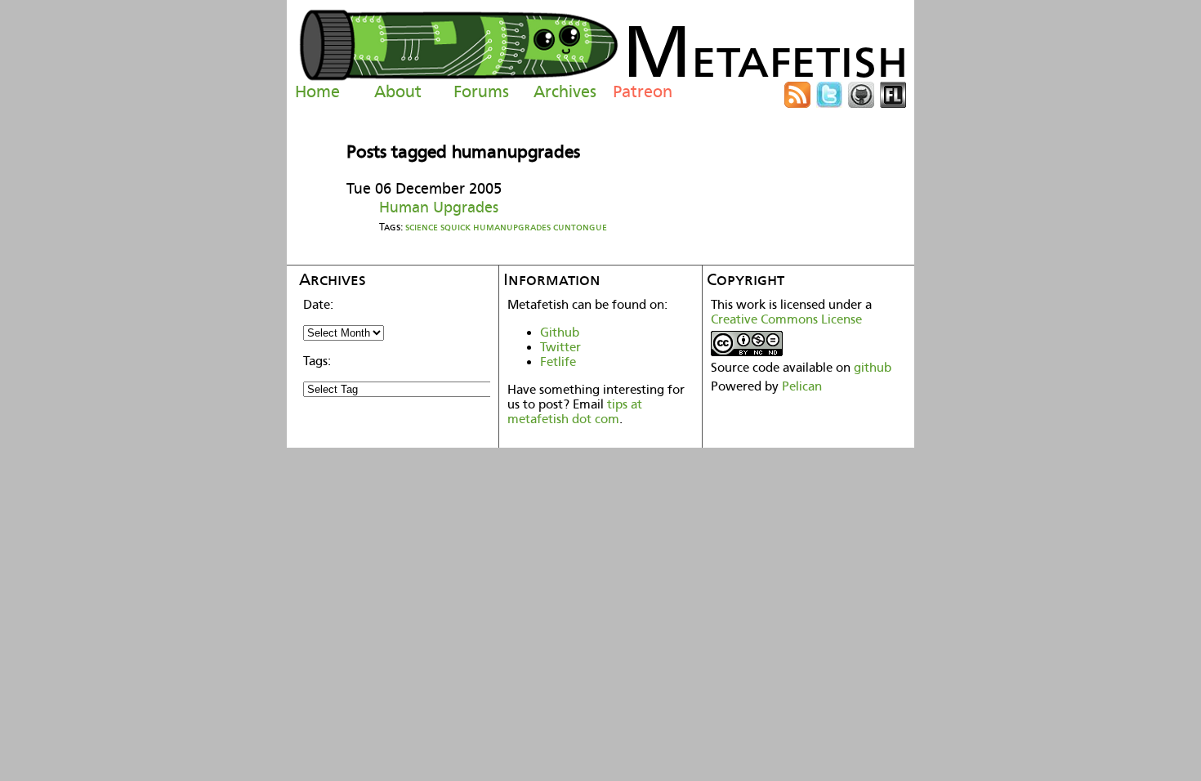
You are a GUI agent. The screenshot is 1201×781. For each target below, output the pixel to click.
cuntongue (580, 227)
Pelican (802, 386)
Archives (565, 91)
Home (317, 91)
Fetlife (558, 362)
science (421, 227)
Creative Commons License (786, 319)
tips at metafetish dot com (574, 411)
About (398, 91)
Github (559, 332)
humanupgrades (512, 227)
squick (455, 227)
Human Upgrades (438, 207)
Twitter (560, 347)
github (872, 367)
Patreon (642, 91)
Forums (481, 91)
